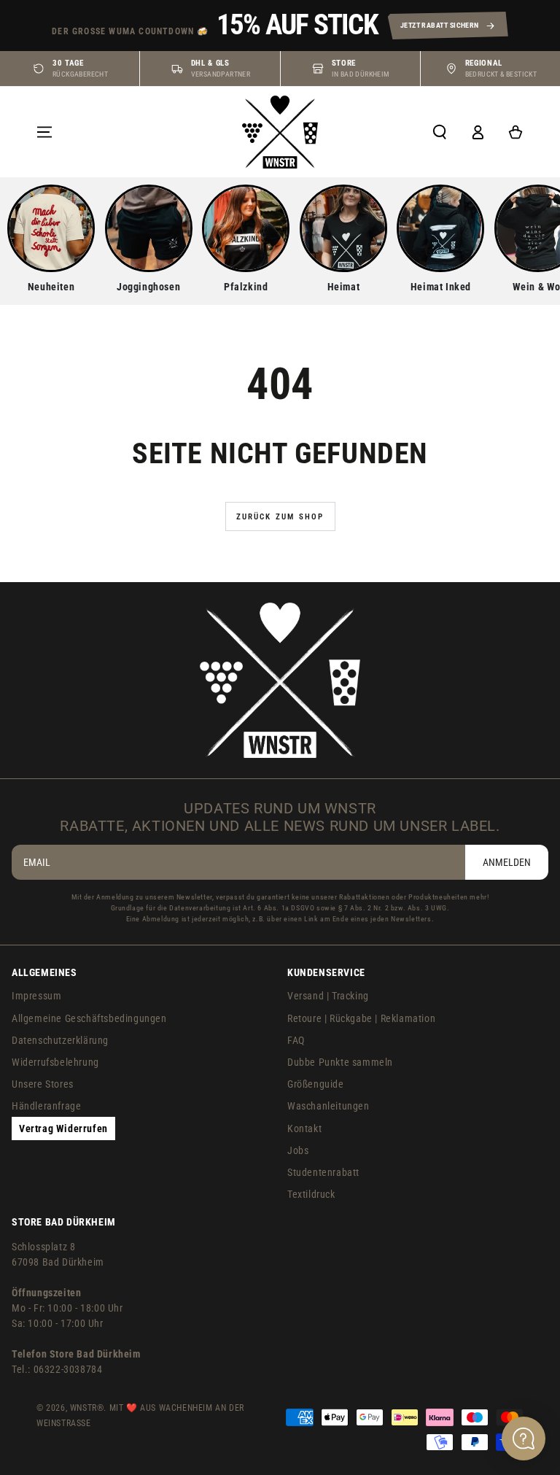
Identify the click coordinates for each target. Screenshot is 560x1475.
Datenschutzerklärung (60, 1040)
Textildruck (311, 1194)
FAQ (296, 1040)
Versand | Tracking (328, 996)
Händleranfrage (46, 1106)
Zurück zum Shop (280, 517)
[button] (440, 132)
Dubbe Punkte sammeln (340, 1062)
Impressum (36, 996)
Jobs (297, 1150)
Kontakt (304, 1128)
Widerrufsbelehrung (55, 1062)
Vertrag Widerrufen (63, 1128)
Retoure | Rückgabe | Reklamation (361, 1018)
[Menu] (44, 132)
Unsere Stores (43, 1084)
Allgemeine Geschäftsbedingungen (89, 1018)
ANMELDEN (507, 862)
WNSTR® (87, 1408)
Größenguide (315, 1084)
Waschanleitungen (328, 1106)
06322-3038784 (68, 1369)
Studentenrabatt (323, 1172)
